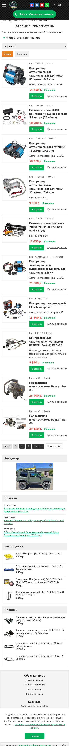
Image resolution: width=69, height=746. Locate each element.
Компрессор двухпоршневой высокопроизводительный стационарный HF (47, 266)
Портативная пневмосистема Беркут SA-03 (47, 386)
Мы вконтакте (35, 689)
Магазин (6, 20)
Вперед (38, 446)
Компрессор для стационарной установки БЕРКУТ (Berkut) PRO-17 (46, 341)
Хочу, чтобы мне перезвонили (36, 14)
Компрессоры (17, 20)
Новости (10, 498)
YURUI (50, 63)
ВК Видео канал (34, 693)
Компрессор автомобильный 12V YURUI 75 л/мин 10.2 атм (47, 146)
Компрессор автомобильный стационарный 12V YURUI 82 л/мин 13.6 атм (46, 186)
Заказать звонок (34, 679)
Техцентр (11, 458)
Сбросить (22, 53)
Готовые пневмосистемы (37, 20)
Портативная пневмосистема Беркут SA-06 (47, 419)
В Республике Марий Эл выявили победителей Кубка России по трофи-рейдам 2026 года (31, 534)
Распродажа (13, 546)
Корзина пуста (53, 4)
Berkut (49, 333)
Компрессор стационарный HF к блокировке (47, 305)
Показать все (54, 446)
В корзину (37, 96)
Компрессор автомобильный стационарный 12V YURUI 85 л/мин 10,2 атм (46, 73)
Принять (34, 736)
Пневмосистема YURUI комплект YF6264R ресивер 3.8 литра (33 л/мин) (48, 113)
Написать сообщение (34, 684)
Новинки (10, 610)
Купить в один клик (57, 95)
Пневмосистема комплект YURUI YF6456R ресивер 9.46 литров (46, 226)
